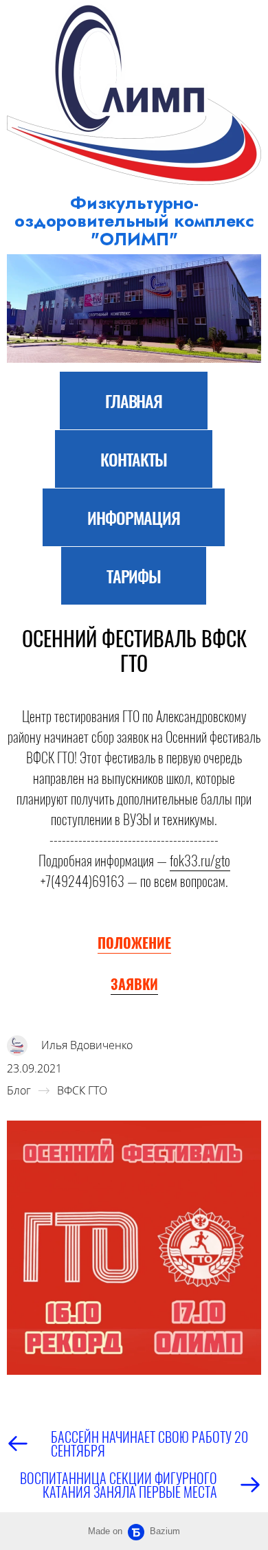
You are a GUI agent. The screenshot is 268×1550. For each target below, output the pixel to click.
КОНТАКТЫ (133, 459)
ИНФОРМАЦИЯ (133, 517)
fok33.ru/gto (200, 860)
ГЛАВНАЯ (133, 400)
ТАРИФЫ (134, 575)
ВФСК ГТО (82, 1090)
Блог (19, 1090)
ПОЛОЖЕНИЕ (134, 942)
